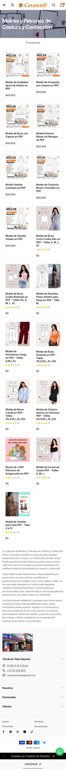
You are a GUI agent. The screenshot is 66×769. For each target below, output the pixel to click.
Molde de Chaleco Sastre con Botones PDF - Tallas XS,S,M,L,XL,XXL (47, 414)
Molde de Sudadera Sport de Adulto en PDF (17, 85)
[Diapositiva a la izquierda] (4, 756)
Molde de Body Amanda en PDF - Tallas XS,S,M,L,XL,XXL (46, 356)
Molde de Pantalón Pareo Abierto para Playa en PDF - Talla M (47, 298)
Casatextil (36, 748)
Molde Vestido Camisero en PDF (16, 186)
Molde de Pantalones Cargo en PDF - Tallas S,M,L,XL (16, 356)
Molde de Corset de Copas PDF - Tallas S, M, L (47, 470)
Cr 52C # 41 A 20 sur (17, 665)
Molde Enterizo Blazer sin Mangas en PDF (47, 136)
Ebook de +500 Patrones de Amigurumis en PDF (17, 470)
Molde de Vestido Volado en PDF (16, 237)
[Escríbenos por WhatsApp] (60, 752)
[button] (4, 5)
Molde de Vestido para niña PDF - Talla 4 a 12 (18, 525)
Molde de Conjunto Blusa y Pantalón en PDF (47, 188)
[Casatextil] (17, 651)
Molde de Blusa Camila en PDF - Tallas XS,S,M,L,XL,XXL (16, 414)
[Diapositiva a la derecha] (62, 756)
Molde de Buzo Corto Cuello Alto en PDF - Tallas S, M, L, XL (48, 240)
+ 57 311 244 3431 (16, 670)
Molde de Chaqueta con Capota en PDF (47, 84)
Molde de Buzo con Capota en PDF (17, 135)
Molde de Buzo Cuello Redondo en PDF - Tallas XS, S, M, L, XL (17, 298)
